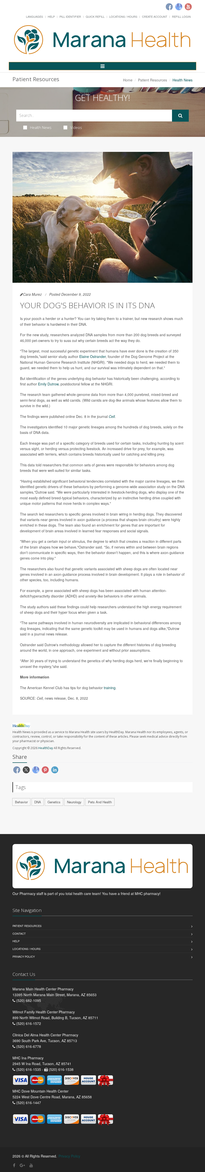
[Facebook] (169, 6)
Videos (76, 127)
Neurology (74, 802)
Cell (112, 416)
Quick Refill (95, 16)
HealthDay (45, 748)
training (110, 687)
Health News (41, 127)
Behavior (21, 802)
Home (127, 79)
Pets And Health (100, 802)
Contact (19, 933)
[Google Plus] (22, 1165)
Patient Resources (152, 79)
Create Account (154, 16)
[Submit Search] (180, 116)
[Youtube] (188, 6)
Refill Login (181, 16)
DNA (37, 802)
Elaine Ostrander (92, 356)
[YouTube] (31, 1165)
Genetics (54, 802)
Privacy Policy (23, 956)
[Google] (178, 6)
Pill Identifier (70, 16)
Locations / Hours (123, 16)
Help (51, 16)
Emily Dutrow (48, 383)
